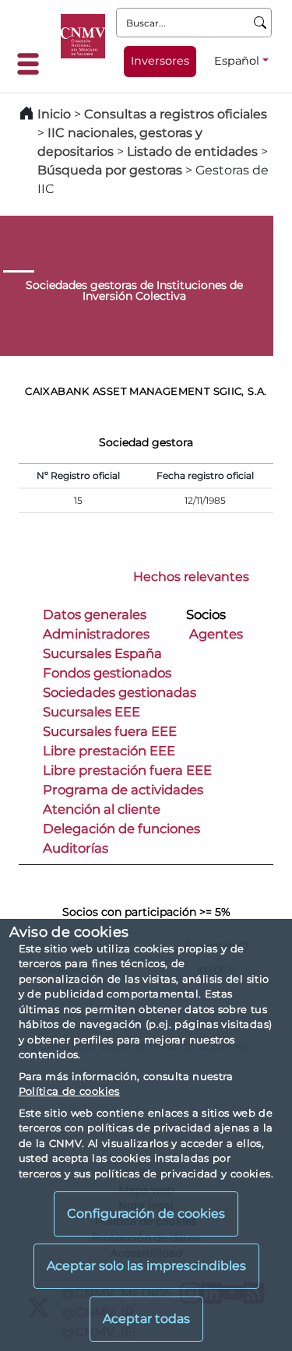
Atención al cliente (101, 809)
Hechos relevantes (191, 576)
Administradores (96, 634)
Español (236, 61)
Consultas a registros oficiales (175, 114)
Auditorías (75, 848)
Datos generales (94, 614)
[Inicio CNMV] (83, 36)
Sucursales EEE (91, 711)
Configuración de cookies (146, 1213)
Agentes (216, 634)
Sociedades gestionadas (119, 692)
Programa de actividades (123, 789)
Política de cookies (69, 1091)
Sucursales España (102, 653)
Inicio (54, 114)
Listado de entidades (192, 151)
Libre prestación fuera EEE (127, 770)
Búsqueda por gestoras (109, 170)
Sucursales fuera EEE (110, 731)
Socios (206, 614)
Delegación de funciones (121, 828)
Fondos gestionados (107, 673)
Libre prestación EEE (109, 750)
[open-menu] (32, 64)
